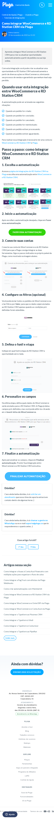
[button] (21, 546)
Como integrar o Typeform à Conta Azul (21, 626)
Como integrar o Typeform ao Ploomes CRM (23, 614)
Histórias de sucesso (27, 739)
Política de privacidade (18, 811)
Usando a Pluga (31, 14)
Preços (27, 760)
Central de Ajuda (27, 780)
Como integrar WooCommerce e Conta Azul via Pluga (27, 609)
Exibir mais (10, 638)
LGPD (27, 776)
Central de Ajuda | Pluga (12, 14)
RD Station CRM (23, 143)
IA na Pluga (27, 801)
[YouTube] (45, 811)
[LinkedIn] (53, 811)
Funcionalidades (27, 797)
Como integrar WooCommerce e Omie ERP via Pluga (26, 603)
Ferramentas (27, 764)
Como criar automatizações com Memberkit (23, 589)
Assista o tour (27, 727)
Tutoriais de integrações (14, 17)
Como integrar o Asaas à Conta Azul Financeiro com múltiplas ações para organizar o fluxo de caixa (26, 573)
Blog (27, 731)
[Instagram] (49, 811)
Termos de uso (36, 811)
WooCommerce (9, 143)
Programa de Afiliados (27, 772)
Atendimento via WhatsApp (26, 714)
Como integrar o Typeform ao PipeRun (20, 631)
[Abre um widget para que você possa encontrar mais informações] (10, 814)
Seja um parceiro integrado (27, 768)
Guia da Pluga (27, 793)
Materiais (27, 747)
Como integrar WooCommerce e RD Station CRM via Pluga (26, 596)
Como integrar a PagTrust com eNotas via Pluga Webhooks (24, 581)
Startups (27, 743)
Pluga (35, 143)
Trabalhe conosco (27, 735)
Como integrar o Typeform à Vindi (18, 620)
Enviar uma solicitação (27, 672)
